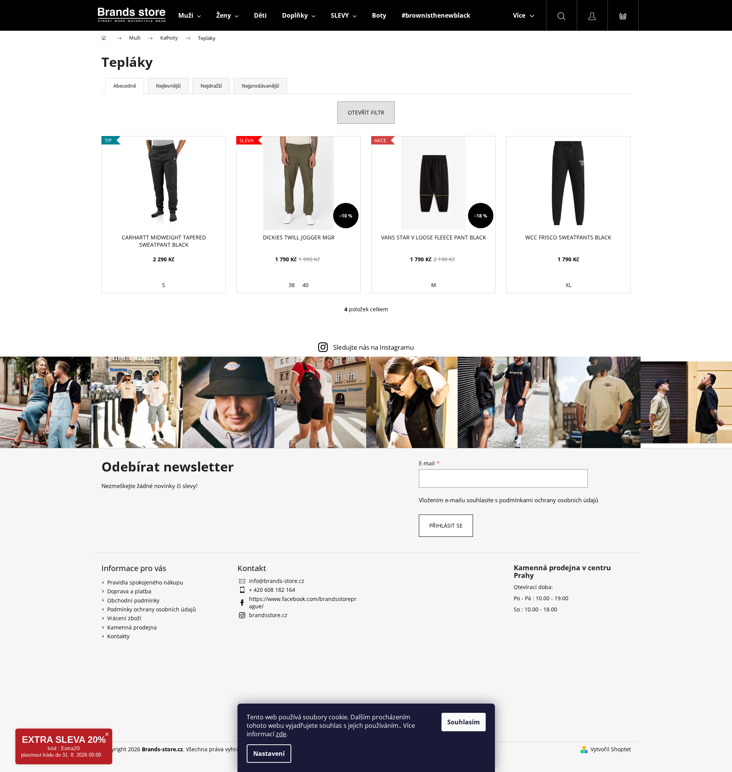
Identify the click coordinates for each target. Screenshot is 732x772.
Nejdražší (211, 85)
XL (568, 285)
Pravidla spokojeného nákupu (145, 582)
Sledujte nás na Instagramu (373, 347)
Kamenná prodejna (132, 627)
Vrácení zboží (124, 618)
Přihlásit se (446, 525)
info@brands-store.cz (276, 580)
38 (292, 285)
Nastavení (269, 753)
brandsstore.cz (268, 615)
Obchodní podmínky (133, 600)
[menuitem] (190, 15)
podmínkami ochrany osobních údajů (548, 500)
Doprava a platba (129, 591)
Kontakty (118, 636)
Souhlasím (463, 722)
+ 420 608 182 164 (272, 589)
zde (281, 734)
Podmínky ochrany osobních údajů (151, 609)
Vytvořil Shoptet (611, 749)
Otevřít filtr (366, 112)
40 (305, 285)
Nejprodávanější (260, 85)
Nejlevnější (168, 85)
